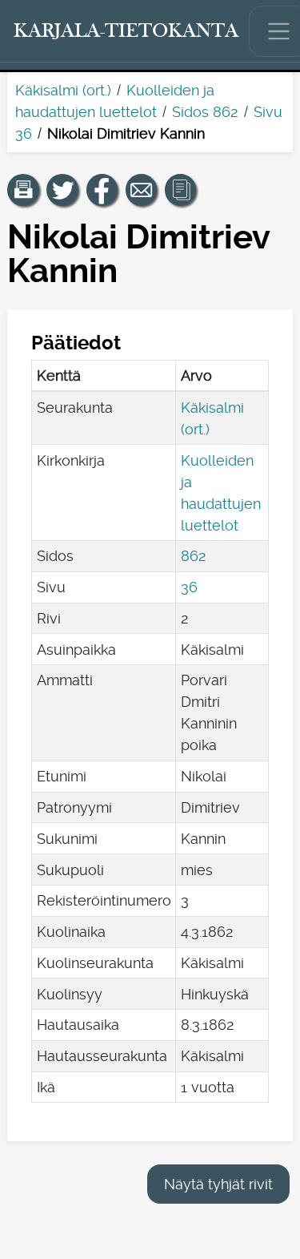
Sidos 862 (205, 111)
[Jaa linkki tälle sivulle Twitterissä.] (62, 190)
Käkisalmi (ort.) (63, 90)
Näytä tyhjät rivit (218, 1184)
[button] (23, 190)
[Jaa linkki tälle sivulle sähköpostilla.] (142, 190)
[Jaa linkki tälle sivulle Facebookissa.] (102, 190)
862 (193, 555)
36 (189, 587)
